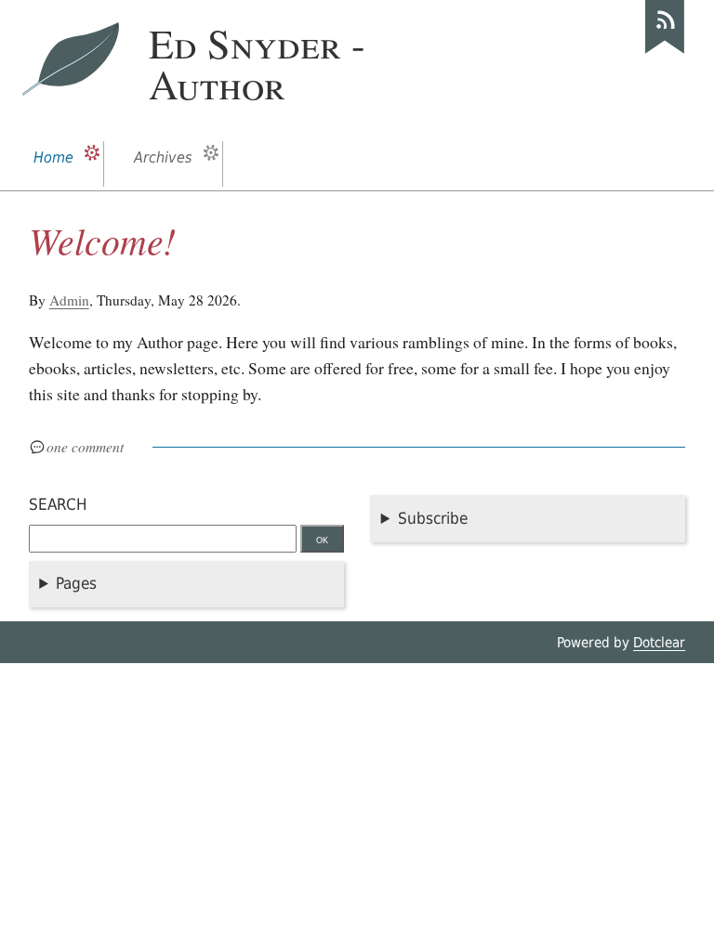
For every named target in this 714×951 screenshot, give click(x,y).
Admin (69, 300)
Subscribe (433, 518)
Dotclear (659, 642)
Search (58, 504)
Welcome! (102, 240)
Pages (76, 583)
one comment (85, 447)
